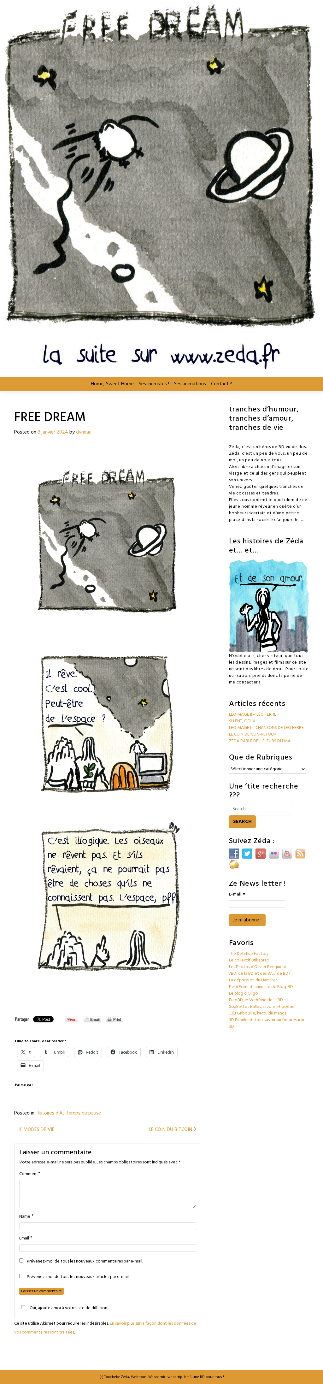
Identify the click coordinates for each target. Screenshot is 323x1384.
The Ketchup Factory (249, 953)
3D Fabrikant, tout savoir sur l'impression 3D (266, 1023)
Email (24, 1238)
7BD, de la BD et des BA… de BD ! (259, 973)
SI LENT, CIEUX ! (243, 721)
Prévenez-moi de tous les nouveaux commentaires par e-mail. (85, 1261)
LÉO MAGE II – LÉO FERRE (252, 714)
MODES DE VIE (38, 1130)
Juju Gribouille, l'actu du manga (258, 1013)
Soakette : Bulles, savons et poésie (262, 1006)
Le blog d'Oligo (243, 993)
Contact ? (221, 384)
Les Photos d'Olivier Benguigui (257, 967)
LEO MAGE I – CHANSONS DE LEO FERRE (266, 727)
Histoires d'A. (49, 1113)
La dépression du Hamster (253, 980)
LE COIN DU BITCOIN (171, 1130)
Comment (28, 1174)
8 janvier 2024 (53, 432)
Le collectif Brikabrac (249, 960)
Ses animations (190, 384)
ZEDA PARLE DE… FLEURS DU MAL (260, 741)
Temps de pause (83, 1113)
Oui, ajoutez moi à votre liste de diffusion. (69, 1307)
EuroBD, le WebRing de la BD (256, 1000)
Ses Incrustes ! (154, 384)
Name (24, 1217)
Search (242, 822)
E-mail (237, 894)
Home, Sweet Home (112, 384)
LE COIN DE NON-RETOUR (252, 734)
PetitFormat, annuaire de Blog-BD (261, 987)
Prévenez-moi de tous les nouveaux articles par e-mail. (78, 1277)
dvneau (83, 432)
